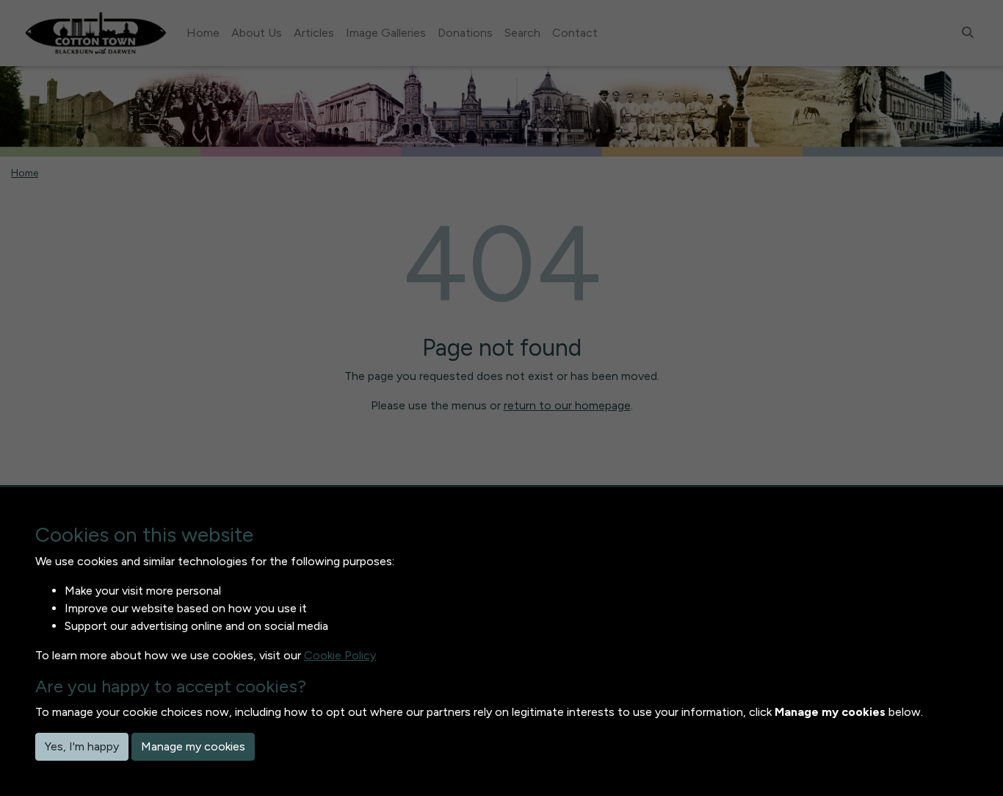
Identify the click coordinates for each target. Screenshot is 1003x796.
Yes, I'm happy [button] (82, 746)
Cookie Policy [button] (340, 655)
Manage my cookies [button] (193, 746)
